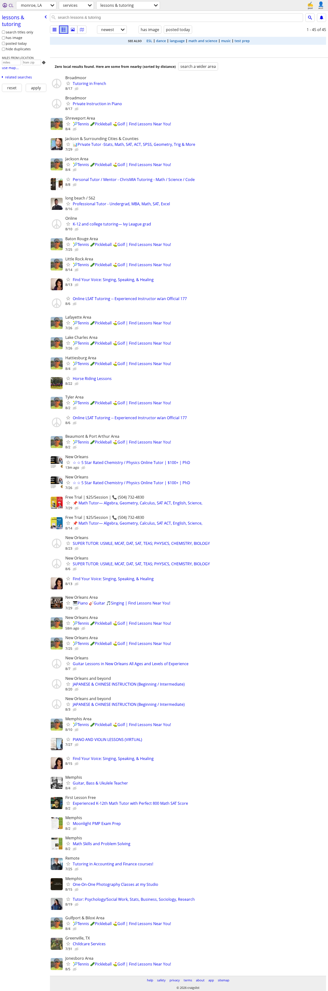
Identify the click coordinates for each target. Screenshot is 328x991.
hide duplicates (18, 49)
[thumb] (63, 30)
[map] (81, 30)
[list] (54, 30)
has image (14, 37)
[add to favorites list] (68, 83)
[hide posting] (77, 89)
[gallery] (72, 30)
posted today (16, 43)
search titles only (19, 32)
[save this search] (321, 17)
